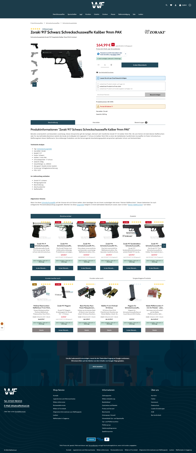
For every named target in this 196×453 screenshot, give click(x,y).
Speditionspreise (107, 431)
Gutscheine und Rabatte (109, 405)
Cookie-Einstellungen (158, 408)
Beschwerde (106, 412)
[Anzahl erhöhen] (111, 65)
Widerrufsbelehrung (108, 399)
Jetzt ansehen (98, 366)
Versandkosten (93, 445)
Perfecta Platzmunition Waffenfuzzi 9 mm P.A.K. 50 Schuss (41, 307)
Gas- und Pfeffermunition (110, 422)
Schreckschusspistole (44, 149)
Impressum (154, 402)
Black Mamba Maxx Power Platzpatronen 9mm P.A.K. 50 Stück (86, 307)
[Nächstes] (34, 84)
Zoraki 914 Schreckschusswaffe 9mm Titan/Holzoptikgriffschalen (87, 245)
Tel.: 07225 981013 (13, 401)
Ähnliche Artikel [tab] (65, 216)
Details (41, 330)
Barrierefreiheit (156, 415)
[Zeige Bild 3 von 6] (80, 64)
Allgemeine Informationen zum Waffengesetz (67, 412)
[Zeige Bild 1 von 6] (80, 61)
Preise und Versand (108, 408)
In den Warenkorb (139, 65)
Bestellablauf (106, 402)
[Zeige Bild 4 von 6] (80, 66)
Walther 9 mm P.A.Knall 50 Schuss (109, 307)
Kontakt (55, 395)
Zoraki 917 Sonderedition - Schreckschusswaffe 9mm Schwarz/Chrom (132, 245)
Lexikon (55, 415)
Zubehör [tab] (133, 216)
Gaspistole (80, 205)
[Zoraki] (155, 32)
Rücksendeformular (59, 405)
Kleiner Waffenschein (135, 205)
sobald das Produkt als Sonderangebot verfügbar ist (116, 89)
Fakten (153, 399)
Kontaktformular (20, 411)
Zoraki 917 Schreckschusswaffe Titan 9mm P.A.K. (155, 245)
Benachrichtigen (155, 95)
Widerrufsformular (59, 402)
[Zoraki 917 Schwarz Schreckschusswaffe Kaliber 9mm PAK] (62, 64)
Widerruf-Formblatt (59, 408)
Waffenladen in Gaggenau (61, 418)
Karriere (153, 395)
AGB (152, 412)
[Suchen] (167, 5)
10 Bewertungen (47, 29)
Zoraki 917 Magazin (64, 306)
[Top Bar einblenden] (190, 5)
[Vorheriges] (32, 246)
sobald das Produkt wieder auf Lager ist (112, 84)
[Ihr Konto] (176, 5)
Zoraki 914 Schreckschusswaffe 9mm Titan (109, 245)
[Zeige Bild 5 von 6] (80, 68)
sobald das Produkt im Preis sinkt (110, 86)
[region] (57, 64)
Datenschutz (155, 405)
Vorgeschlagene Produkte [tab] (142, 278)
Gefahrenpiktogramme (109, 428)
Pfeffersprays (106, 425)
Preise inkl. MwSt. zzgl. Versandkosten (108, 49)
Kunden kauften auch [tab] (52, 278)
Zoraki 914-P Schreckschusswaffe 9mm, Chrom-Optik (41, 245)
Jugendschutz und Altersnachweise (64, 399)
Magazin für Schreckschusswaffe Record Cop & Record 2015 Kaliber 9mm (131, 307)
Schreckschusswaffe (48, 202)
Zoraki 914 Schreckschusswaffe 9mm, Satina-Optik (64, 245)
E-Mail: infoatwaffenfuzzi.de (16, 405)
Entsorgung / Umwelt (108, 415)
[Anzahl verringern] (98, 65)
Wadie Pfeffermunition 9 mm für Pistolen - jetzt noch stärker (154, 307)
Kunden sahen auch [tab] (96, 278)
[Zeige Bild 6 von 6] (80, 70)
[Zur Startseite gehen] (98, 5)
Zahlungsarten (106, 395)
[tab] (53, 122)
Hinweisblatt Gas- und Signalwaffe (113, 418)
